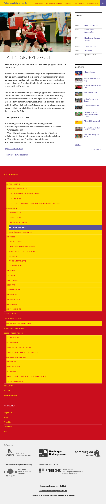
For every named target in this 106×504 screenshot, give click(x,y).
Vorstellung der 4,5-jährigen (18, 347)
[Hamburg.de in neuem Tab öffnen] (88, 453)
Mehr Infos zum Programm (16, 154)
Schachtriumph (89, 72)
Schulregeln (11, 295)
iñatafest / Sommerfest (89, 31)
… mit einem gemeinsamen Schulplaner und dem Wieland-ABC (34, 203)
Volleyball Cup (90, 46)
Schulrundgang (13, 299)
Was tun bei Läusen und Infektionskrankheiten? (26, 376)
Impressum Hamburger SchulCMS (53, 486)
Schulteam (11, 270)
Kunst (6, 417)
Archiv (7, 391)
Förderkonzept (13, 367)
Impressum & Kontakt (54, 3)
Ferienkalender (10, 395)
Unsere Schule (10, 179)
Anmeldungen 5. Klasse (16, 357)
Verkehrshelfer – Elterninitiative (23, 251)
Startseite (39, 3)
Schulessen (8, 386)
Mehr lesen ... (96, 149)
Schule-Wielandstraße (15, 3)
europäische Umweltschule (20, 232)
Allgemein (8, 413)
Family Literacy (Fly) (17, 261)
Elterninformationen (13, 333)
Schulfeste (8, 427)
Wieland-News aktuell (92, 121)
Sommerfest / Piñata (91, 106)
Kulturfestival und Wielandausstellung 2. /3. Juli (92, 114)
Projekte (7, 422)
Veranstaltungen (16, 266)
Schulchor (13, 256)
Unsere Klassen (12, 280)
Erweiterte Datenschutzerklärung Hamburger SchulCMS (53, 495)
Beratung (10, 275)
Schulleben (11, 237)
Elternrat (10, 285)
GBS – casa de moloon (13, 319)
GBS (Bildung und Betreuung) (18, 323)
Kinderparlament (13, 290)
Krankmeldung (13, 338)
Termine (68, 3)
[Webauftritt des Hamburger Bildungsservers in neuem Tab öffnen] (53, 453)
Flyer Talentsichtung (14, 148)
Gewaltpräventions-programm (22, 246)
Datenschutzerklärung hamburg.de (53, 491)
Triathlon (88, 50)
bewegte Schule (15, 218)
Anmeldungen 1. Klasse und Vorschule (22, 352)
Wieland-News (92, 3)
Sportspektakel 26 (90, 92)
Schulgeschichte (13, 309)
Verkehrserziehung (14, 381)
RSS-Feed (78, 145)
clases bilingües (10, 314)
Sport (6, 431)
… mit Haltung (15, 198)
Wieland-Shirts (15, 242)
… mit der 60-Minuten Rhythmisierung (25, 194)
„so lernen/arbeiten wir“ (16, 189)
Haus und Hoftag (91, 25)
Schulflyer (11, 362)
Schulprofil (11, 208)
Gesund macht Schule (18, 222)
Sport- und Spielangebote (14, 328)
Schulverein (79, 3)
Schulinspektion (11, 174)
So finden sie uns (13, 184)
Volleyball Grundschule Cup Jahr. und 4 (92, 129)
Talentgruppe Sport (17, 227)
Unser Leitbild (15, 213)
